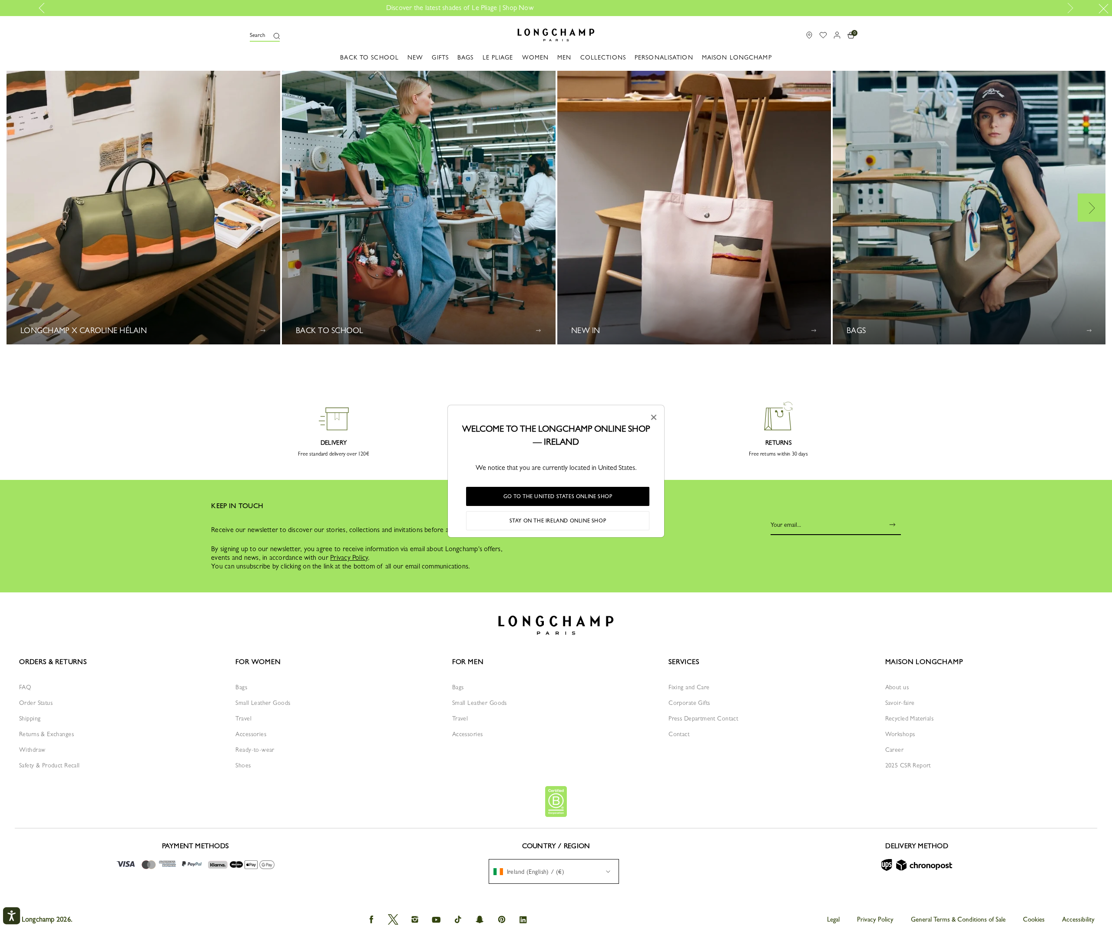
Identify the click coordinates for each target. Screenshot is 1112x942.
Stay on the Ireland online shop (558, 521)
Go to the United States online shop (557, 496)
